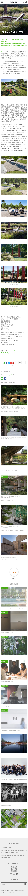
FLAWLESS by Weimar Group (7, 500)
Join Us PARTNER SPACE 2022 (7, 754)
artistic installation (6, 406)
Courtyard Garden (19, 407)
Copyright (10, 890)
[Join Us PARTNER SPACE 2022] (14, 743)
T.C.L (14, 579)
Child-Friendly (4, 407)
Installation (16, 26)
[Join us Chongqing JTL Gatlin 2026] (14, 621)
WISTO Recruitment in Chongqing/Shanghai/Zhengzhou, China (14, 829)
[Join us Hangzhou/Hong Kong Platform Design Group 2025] (14, 597)
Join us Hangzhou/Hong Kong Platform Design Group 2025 (13, 608)
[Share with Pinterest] (13, 363)
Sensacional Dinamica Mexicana (8, 557)
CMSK (12, 496)
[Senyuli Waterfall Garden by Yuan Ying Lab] (14, 426)
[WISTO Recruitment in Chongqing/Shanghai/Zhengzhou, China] (14, 818)
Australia (10, 28)
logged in (10, 375)
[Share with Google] (11, 363)
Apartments (3, 466)
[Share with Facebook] (6, 363)
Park (4, 28)
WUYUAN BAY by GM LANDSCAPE (9, 470)
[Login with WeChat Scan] (2, 378)
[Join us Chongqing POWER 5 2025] (14, 694)
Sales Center (10, 466)
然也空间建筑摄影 (4, 527)
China (12, 408)
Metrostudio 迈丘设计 (16, 526)
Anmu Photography (5, 497)
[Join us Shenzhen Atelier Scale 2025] (14, 645)
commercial (11, 437)
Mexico (10, 556)
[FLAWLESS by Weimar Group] (14, 485)
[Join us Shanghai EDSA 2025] (14, 670)
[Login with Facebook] (5, 378)
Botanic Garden (15, 406)
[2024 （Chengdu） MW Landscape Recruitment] (14, 719)
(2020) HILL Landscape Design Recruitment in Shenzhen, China (14, 779)
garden (2, 408)
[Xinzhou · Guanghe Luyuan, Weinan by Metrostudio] (14, 515)
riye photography (9, 438)
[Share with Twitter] (9, 363)
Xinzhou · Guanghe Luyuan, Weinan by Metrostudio (12, 530)
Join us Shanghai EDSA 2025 (7, 681)
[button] (2, 2)
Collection (14, 366)
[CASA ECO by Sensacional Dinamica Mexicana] (14, 545)
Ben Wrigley (7, 30)
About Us (3, 890)
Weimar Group (18, 496)
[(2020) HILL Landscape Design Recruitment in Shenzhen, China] (14, 768)
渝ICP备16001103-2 (19, 890)
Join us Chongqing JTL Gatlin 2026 (8, 632)
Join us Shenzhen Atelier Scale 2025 (8, 657)
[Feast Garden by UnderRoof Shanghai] (14, 395)
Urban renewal (19, 437)
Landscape (6, 26)
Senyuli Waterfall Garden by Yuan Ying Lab (10, 441)
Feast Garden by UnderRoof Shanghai (9, 411)
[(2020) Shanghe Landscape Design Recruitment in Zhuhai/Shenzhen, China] (14, 792)
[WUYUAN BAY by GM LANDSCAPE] (14, 455)
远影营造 (2, 438)
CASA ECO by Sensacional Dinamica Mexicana (11, 560)
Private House (4, 556)
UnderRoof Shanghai (20, 408)
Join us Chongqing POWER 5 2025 (8, 706)
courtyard (11, 407)
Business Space (4, 437)
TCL (16, 28)
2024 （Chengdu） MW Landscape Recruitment (10, 730)
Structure (7, 408)
